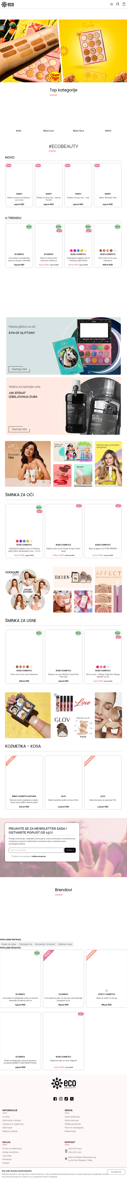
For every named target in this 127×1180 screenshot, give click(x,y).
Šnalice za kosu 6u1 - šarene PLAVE (49, 199)
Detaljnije (53, 1177)
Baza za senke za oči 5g (107, 998)
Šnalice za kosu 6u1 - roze (78, 198)
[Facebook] (55, 1099)
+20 (115, 250)
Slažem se (116, 1172)
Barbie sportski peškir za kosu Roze (63, 800)
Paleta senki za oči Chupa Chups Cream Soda (63, 549)
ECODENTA (19, 254)
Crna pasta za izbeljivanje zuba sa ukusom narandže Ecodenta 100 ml (19, 260)
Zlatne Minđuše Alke (108, 198)
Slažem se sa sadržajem (29, 856)
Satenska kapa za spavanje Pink (102, 800)
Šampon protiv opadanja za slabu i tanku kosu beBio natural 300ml (24, 801)
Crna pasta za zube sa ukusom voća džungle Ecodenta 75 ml (63, 999)
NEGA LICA (48, 131)
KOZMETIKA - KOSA (23, 746)
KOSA (18, 131)
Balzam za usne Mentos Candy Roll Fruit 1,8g (63, 675)
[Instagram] (61, 1099)
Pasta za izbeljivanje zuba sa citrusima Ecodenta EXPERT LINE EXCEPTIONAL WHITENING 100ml (20, 1063)
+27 (85, 250)
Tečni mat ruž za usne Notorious (107, 259)
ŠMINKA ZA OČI (19, 495)
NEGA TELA (78, 131)
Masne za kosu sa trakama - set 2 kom (19, 199)
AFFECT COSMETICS (106, 994)
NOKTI (108, 131)
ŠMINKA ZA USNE (20, 620)
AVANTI (19, 194)
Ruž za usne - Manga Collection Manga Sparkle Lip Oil (103, 675)
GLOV (63, 796)
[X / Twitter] (72, 1099)
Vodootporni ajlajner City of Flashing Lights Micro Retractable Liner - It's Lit (78, 260)
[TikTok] (66, 1099)
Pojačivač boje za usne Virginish (63, 1060)
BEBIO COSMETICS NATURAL (24, 796)
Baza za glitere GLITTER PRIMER (103, 548)
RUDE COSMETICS (78, 254)
